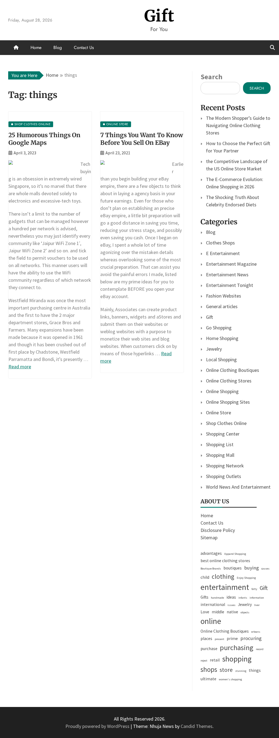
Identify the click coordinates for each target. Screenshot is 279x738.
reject (204, 660)
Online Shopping (222, 391)
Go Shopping (219, 327)
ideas (231, 597)
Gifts (204, 597)
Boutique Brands (211, 568)
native (232, 611)
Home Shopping (222, 338)
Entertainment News (227, 274)
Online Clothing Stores (228, 381)
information (257, 597)
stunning (240, 671)
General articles (222, 306)
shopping (236, 659)
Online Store (218, 412)
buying (251, 568)
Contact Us (84, 47)
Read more (19, 366)
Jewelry (214, 349)
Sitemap (209, 537)
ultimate (208, 678)
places (206, 638)
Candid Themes (197, 726)
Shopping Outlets (223, 476)
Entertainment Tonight (229, 285)
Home (36, 47)
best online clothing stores (225, 560)
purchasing (236, 647)
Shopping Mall (220, 455)
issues (231, 605)
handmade (217, 597)
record (259, 649)
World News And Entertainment (238, 487)
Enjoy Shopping (246, 578)
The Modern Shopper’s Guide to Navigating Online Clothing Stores (238, 125)
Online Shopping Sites (228, 402)
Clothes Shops (220, 243)
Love (205, 611)
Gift (159, 16)
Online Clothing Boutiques (232, 370)
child (205, 577)
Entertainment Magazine (231, 264)
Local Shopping (221, 359)
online (211, 621)
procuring (251, 638)
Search (211, 76)
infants (242, 597)
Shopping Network (225, 466)
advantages (211, 553)
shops (209, 669)
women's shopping (230, 679)
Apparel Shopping (235, 554)
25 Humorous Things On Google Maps (44, 139)
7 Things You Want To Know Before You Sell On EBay (141, 139)
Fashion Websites (223, 296)
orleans (255, 631)
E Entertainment (223, 253)
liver (257, 605)
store (226, 669)
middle (218, 611)
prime (232, 638)
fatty (254, 589)
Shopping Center (222, 434)
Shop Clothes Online (226, 423)
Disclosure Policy (218, 530)
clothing (223, 576)
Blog (57, 47)
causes (265, 568)
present (219, 639)
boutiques (232, 568)
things (255, 670)
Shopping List (219, 444)
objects (245, 612)
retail (215, 660)
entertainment (225, 587)
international (213, 604)
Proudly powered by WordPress (98, 726)
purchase (209, 648)
